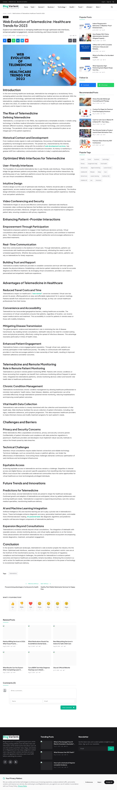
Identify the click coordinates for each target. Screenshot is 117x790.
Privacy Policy (22, 786)
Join (72, 404)
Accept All (109, 782)
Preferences (89, 782)
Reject (99, 782)
